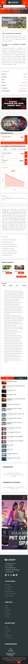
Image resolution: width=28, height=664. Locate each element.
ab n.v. (21, 273)
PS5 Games (8, 589)
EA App (7, 616)
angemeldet (8, 198)
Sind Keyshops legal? (8, 242)
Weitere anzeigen (21, 276)
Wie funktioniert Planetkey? (9, 239)
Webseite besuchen (22, 91)
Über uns (8, 628)
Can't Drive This (5, 271)
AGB (7, 633)
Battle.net (8, 614)
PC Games (8, 584)
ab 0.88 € (9, 273)
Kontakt (8, 631)
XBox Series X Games (11, 593)
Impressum (8, 637)
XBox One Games (10, 591)
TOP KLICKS (20, 378)
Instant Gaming (6, 136)
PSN (7, 605)
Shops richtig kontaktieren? (9, 250)
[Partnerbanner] (14, 103)
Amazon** (5, 160)
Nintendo (8, 610)
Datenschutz (9, 635)
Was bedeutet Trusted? (8, 248)
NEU (7, 378)
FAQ (7, 626)
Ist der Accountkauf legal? (9, 244)
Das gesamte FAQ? (7, 255)
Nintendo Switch (10, 595)
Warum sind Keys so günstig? (10, 252)
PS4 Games (8, 586)
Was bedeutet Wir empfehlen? (10, 246)
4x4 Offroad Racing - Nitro (19, 271)
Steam (25, 77)
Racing (25, 74)
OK (19, 662)
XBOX (7, 607)
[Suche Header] (26, 6)
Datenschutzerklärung (12, 662)
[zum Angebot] (26, 138)
